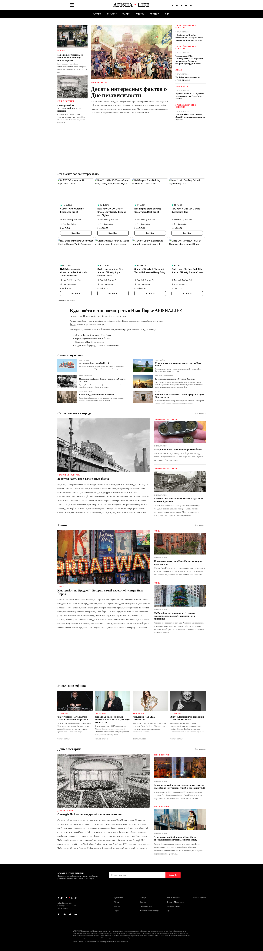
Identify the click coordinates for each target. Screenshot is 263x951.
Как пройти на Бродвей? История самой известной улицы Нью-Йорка (100, 592)
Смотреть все (200, 413)
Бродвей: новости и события (185, 27)
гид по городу (148, 329)
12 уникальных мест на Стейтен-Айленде (175, 379)
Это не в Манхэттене (164, 376)
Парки (126, 14)
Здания (154, 14)
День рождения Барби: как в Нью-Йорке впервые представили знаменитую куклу (175, 838)
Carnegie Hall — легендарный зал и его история (69, 108)
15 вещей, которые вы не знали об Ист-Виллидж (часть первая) (70, 58)
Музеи (97, 14)
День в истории (65, 101)
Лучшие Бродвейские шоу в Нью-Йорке (93, 335)
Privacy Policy (91, 941)
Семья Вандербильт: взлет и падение (96, 394)
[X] (182, 5)
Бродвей (127, 329)
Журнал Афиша (199, 897)
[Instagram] (177, 5)
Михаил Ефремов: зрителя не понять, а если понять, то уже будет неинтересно (112, 719)
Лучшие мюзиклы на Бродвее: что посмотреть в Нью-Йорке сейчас (189, 96)
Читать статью (63, 739)
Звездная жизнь (86, 392)
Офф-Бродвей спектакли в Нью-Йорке (92, 338)
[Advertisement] (131, 149)
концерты (136, 329)
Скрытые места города (74, 413)
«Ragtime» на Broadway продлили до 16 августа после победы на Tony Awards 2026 (189, 37)
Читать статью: (182, 32)
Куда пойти (181, 86)
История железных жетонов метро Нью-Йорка (178, 449)
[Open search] (191, 5)
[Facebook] (173, 5)
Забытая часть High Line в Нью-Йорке (83, 478)
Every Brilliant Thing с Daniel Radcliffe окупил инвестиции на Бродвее (190, 117)
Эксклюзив (62, 713)
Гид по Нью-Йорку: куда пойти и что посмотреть (97, 345)
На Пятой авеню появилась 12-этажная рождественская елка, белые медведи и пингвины (174, 616)
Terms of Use (82, 941)
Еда (167, 14)
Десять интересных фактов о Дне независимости (129, 92)
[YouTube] (186, 5)
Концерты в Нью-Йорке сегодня (89, 342)
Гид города (84, 360)
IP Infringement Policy (107, 941)
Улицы (140, 14)
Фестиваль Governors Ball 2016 (94, 363)
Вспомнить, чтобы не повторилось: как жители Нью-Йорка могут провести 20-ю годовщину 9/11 (179, 786)
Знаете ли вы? (146, 906)
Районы (112, 14)
